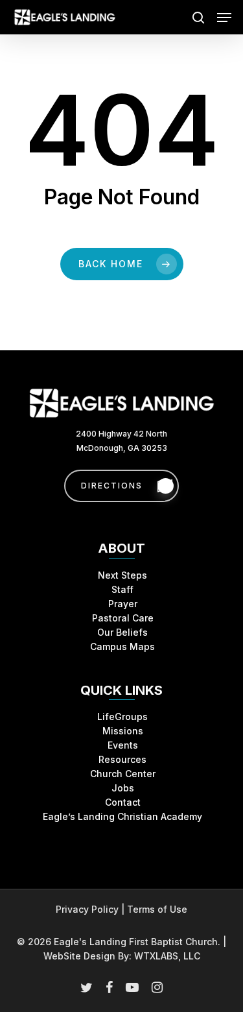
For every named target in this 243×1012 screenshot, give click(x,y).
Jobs (122, 787)
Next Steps (122, 575)
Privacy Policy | (91, 909)
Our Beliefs (122, 632)
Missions (122, 730)
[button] (224, 17)
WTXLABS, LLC (167, 955)
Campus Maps (122, 646)
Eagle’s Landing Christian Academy (122, 816)
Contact (123, 802)
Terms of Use (157, 909)
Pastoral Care (123, 617)
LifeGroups (122, 716)
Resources (122, 759)
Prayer (122, 603)
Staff (122, 589)
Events (123, 745)
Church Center (123, 773)
